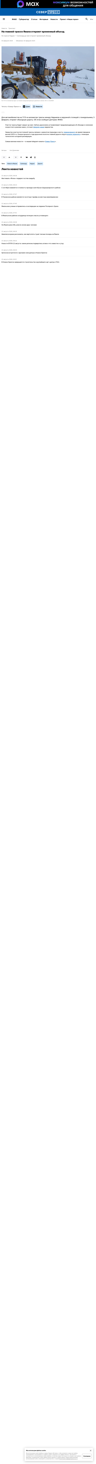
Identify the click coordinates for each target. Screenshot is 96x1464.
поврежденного (69, 132)
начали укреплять (73, 134)
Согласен (86, 1456)
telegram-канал (38, 127)
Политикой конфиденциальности (68, 1458)
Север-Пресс (50, 141)
